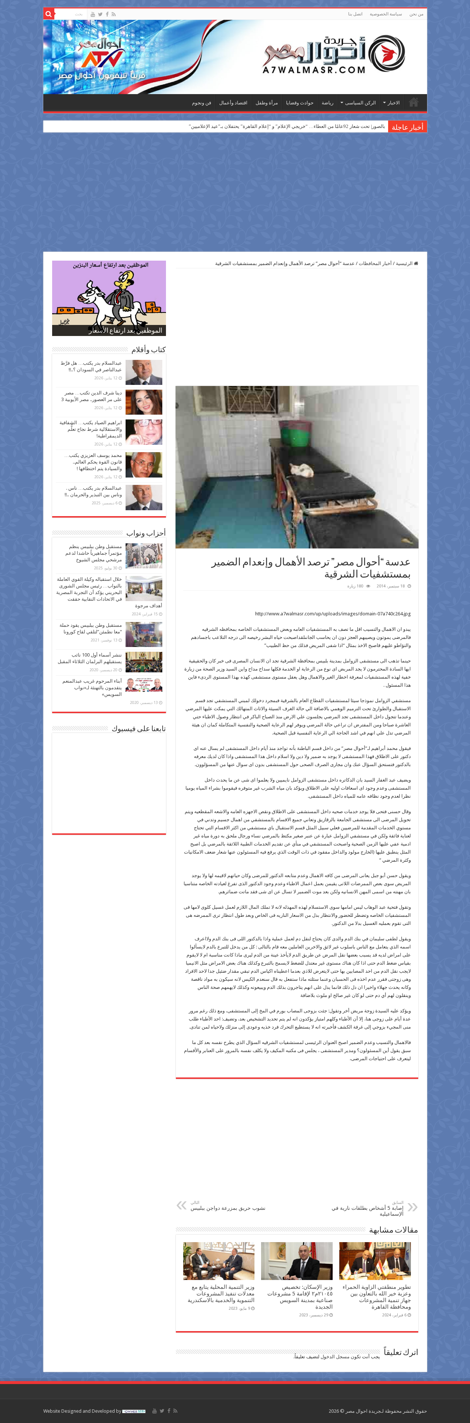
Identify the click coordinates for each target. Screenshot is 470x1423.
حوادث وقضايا (300, 103)
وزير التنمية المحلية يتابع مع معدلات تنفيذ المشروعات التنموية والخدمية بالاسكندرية (221, 1294)
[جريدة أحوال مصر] (235, 57)
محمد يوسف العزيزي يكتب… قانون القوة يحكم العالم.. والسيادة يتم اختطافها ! (93, 462)
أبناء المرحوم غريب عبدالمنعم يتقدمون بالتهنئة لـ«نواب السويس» (92, 687)
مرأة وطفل (267, 103)
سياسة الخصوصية (386, 14)
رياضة (327, 103)
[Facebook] (107, 14)
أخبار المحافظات (375, 263)
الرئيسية (413, 102)
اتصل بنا (355, 14)
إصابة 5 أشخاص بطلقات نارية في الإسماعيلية (368, 1208)
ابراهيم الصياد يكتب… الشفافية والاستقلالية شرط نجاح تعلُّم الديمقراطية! (90, 429)
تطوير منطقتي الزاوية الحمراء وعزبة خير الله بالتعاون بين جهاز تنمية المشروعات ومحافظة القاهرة (377, 1297)
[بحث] (48, 13)
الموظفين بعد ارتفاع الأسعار (125, 331)
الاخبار (394, 103)
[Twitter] (100, 14)
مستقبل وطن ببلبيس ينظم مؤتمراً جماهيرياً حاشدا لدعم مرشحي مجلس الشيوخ (93, 553)
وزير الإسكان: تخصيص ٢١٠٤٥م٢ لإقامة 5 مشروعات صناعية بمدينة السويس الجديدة (300, 1297)
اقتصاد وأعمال (233, 103)
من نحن (416, 14)
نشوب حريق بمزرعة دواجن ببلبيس (228, 1205)
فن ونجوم (201, 103)
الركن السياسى (360, 103)
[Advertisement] (235, 193)
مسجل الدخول (335, 1356)
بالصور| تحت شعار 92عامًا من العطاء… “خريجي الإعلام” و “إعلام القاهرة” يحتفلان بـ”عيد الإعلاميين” (287, 126)
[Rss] (113, 14)
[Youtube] (93, 14)
